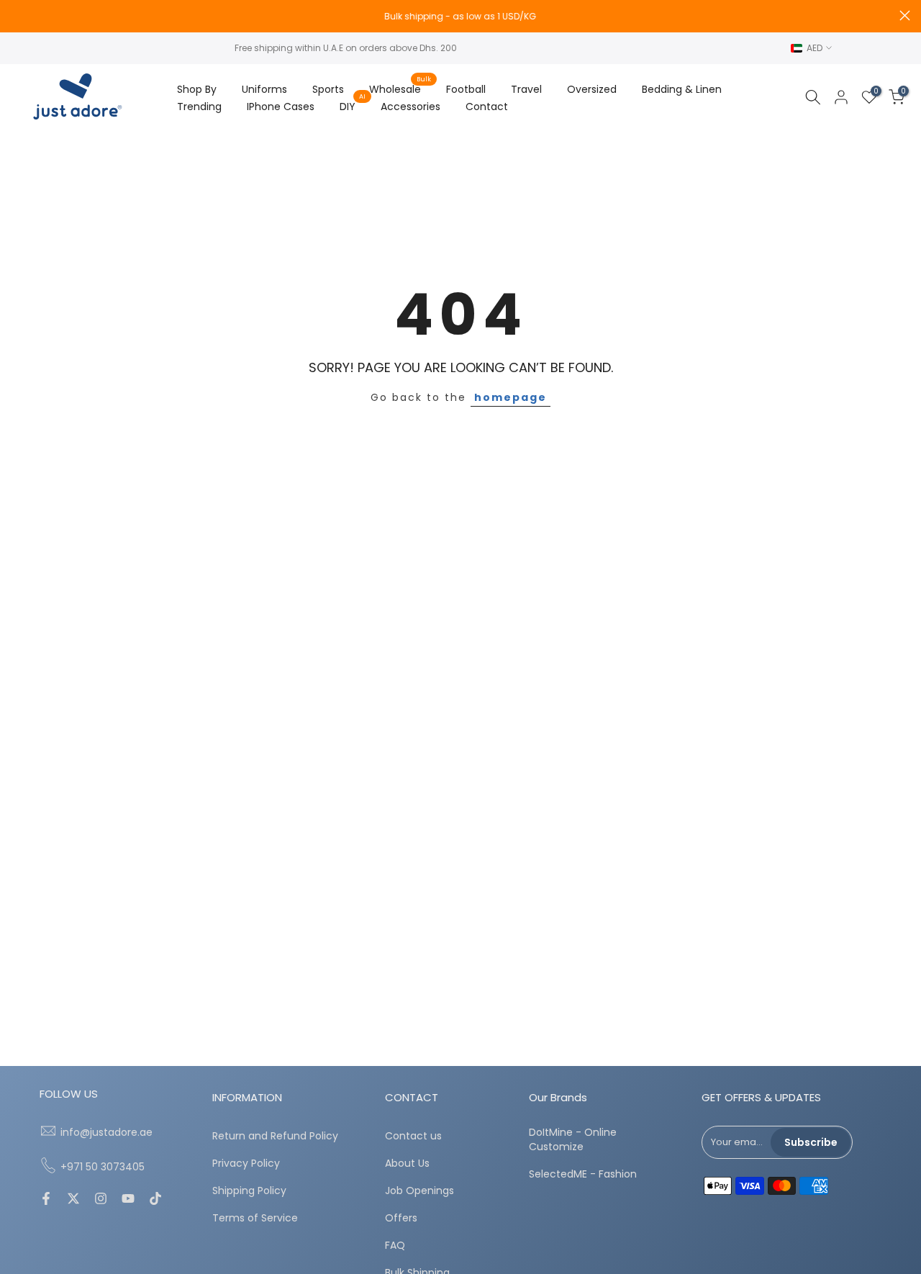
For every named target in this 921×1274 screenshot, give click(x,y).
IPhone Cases (280, 106)
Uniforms (264, 89)
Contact (487, 106)
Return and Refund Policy (275, 1136)
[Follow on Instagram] (100, 1200)
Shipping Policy (249, 1191)
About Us (407, 1163)
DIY (353, 106)
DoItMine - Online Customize (573, 1140)
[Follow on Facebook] (46, 1200)
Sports (328, 89)
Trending (199, 106)
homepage (510, 397)
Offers (401, 1218)
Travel (526, 89)
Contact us (413, 1136)
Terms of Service (255, 1218)
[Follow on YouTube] (128, 1200)
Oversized (592, 89)
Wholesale (400, 88)
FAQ (395, 1245)
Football (466, 89)
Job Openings (419, 1191)
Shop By (197, 89)
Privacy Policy (246, 1163)
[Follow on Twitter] (73, 1200)
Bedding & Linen (682, 89)
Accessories (410, 106)
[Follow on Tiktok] (155, 1200)
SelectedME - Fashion (583, 1174)
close (16, 15)
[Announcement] (460, 16)
